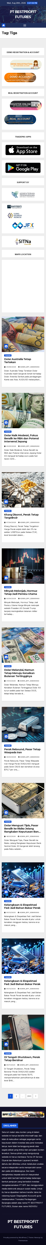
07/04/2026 (11, 522)
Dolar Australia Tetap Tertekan (17, 361)
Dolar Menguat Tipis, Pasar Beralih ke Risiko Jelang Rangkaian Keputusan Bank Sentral (22, 830)
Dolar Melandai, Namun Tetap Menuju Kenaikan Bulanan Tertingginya (19, 673)
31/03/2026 (11, 681)
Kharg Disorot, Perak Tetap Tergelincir (21, 516)
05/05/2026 (11, 446)
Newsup (37, 1237)
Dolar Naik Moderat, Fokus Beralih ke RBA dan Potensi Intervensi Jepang (21, 438)
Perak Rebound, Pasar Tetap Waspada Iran (22, 751)
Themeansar (22, 1240)
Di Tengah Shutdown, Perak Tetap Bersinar (22, 1059)
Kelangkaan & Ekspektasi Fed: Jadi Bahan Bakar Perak (22, 906)
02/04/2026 (11, 598)
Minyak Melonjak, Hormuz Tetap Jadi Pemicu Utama (20, 592)
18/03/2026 (11, 836)
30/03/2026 (11, 757)
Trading (8, 355)
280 (29, 1096)
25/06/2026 (11, 367)
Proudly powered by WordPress (15, 1237)
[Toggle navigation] (24, 25)
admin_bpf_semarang (30, 367)
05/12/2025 (11, 912)
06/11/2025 (11, 1065)
